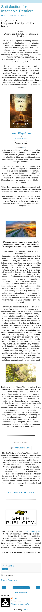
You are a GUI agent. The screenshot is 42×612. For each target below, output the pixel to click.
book (24, 148)
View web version (21, 592)
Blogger (25, 610)
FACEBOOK (29, 492)
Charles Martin (21, 139)
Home (21, 588)
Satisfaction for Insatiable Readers (17, 8)
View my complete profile (20, 604)
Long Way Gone (21, 133)
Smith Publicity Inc (32, 531)
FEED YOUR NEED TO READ (13, 15)
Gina (15, 599)
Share (5, 569)
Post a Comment (9, 580)
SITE (10, 492)
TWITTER (18, 492)
